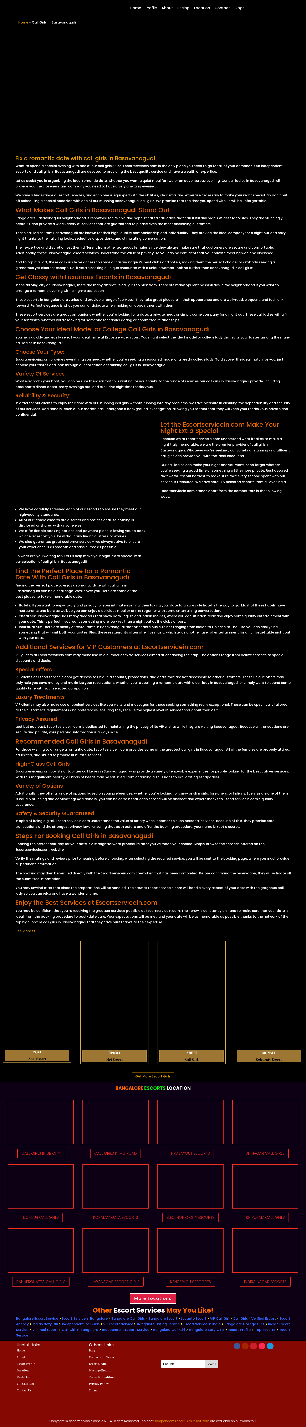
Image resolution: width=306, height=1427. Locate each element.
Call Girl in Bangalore (80, 1329)
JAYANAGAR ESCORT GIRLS (115, 1281)
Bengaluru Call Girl (169, 1329)
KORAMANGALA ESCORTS (115, 1217)
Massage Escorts (100, 1370)
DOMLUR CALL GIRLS (41, 1217)
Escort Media (98, 1364)
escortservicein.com (84, 1421)
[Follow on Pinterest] (253, 1346)
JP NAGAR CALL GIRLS (265, 1153)
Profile (151, 7)
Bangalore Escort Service (37, 1318)
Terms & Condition (102, 1377)
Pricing (183, 7)
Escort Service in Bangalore (85, 1318)
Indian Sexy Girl (45, 1324)
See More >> (25, 931)
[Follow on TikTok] (262, 1346)
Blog (92, 1351)
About (167, 7)
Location (202, 7)
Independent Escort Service (125, 1329)
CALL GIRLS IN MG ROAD (115, 1153)
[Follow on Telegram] (270, 1346)
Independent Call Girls (81, 1324)
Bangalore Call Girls (128, 1318)
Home (135, 7)
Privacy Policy (99, 1384)
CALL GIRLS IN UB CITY (40, 1153)
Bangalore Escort (162, 1318)
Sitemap (94, 1390)
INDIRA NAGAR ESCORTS (265, 1281)
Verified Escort (264, 1318)
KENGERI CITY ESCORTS (190, 1281)
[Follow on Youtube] (245, 1346)
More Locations (153, 1298)
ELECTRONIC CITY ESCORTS (190, 1217)
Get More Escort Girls (153, 1076)
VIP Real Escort (45, 1329)
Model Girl (24, 1377)
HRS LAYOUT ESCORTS (190, 1153)
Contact (222, 7)
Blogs (239, 7)
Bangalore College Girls (244, 1324)
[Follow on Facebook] (237, 1346)
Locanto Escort (193, 1318)
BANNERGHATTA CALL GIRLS (40, 1281)
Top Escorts (265, 1329)
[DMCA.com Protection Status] (189, 1405)
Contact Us (24, 1390)
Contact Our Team (101, 1357)
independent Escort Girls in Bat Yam (181, 1421)
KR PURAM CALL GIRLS (265, 1217)
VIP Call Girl (219, 1318)
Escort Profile (239, 1329)
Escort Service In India (202, 1324)
